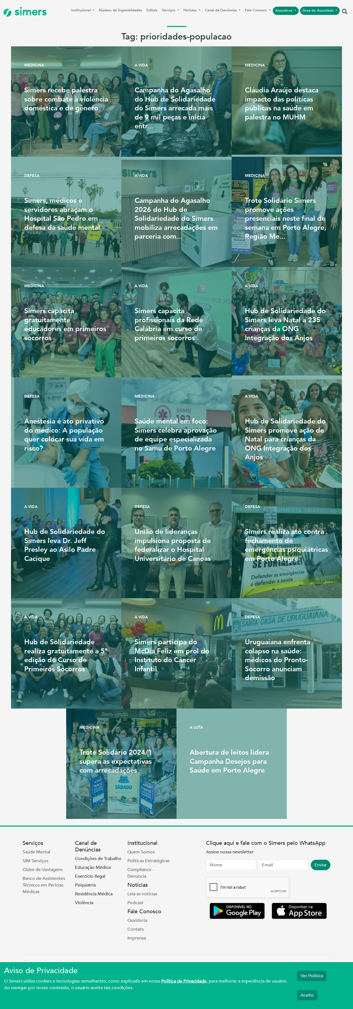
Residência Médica (94, 894)
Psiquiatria (85, 885)
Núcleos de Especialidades (120, 10)
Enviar (320, 865)
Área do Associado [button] (319, 10)
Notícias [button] (190, 10)
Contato (135, 929)
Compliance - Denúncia (140, 873)
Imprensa (136, 938)
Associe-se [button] (284, 10)
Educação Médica (93, 867)
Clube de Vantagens (43, 870)
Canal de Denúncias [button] (221, 10)
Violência (84, 903)
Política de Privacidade (184, 981)
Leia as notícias (142, 894)
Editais (151, 10)
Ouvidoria (137, 920)
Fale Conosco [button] (256, 10)
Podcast (135, 903)
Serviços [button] (169, 10)
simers (29, 11)
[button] (345, 12)
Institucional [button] (81, 10)
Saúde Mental (36, 852)
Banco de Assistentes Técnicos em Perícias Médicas (44, 885)
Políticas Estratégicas (148, 861)
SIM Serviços (35, 861)
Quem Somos (141, 852)
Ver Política (312, 976)
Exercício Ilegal (90, 876)
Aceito (307, 995)
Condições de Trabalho (98, 859)
